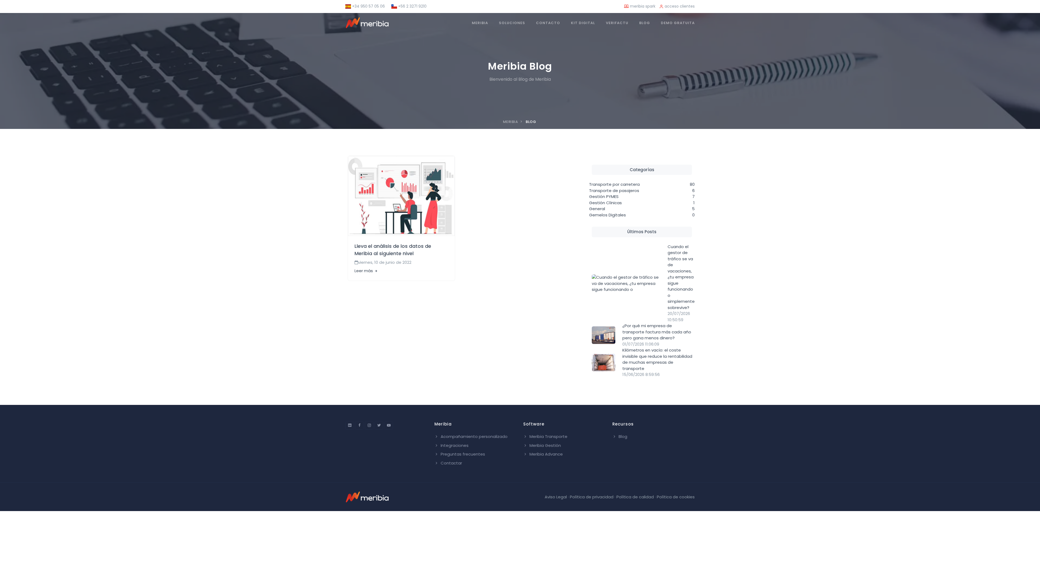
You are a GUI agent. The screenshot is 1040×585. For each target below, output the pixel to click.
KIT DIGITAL (583, 22)
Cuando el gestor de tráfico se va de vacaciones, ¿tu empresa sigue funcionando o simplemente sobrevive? (681, 277)
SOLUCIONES (512, 22)
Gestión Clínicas (605, 203)
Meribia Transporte (547, 436)
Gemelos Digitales (607, 215)
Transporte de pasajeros (614, 190)
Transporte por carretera (614, 184)
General (597, 209)
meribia (510, 121)
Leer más (364, 271)
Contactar (451, 463)
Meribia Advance (545, 454)
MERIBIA (480, 22)
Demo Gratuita (678, 22)
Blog (622, 436)
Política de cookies (676, 497)
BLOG (644, 22)
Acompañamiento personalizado (474, 436)
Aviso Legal (556, 497)
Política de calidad (635, 497)
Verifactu (617, 22)
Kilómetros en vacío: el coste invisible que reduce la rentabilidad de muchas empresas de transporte (657, 359)
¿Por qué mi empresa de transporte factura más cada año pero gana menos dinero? (656, 332)
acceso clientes (679, 6)
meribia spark (642, 6)
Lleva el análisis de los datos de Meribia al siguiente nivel (393, 250)
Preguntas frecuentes (462, 454)
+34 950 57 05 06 (368, 6)
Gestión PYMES (604, 196)
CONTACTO (548, 22)
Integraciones (454, 445)
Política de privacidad (591, 497)
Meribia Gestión (544, 445)
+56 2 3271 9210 (412, 6)
